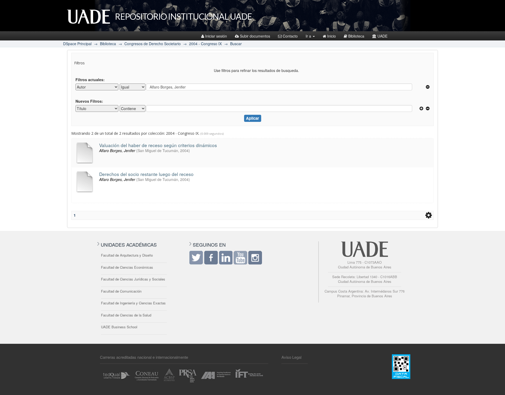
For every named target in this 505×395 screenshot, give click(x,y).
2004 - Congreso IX (205, 43)
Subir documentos (255, 36)
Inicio (331, 36)
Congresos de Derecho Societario (152, 43)
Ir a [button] (309, 36)
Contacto (290, 36)
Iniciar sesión (216, 36)
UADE (382, 36)
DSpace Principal (77, 43)
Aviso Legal (291, 357)
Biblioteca (356, 36)
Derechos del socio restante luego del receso (146, 174)
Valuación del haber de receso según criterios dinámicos (158, 145)
